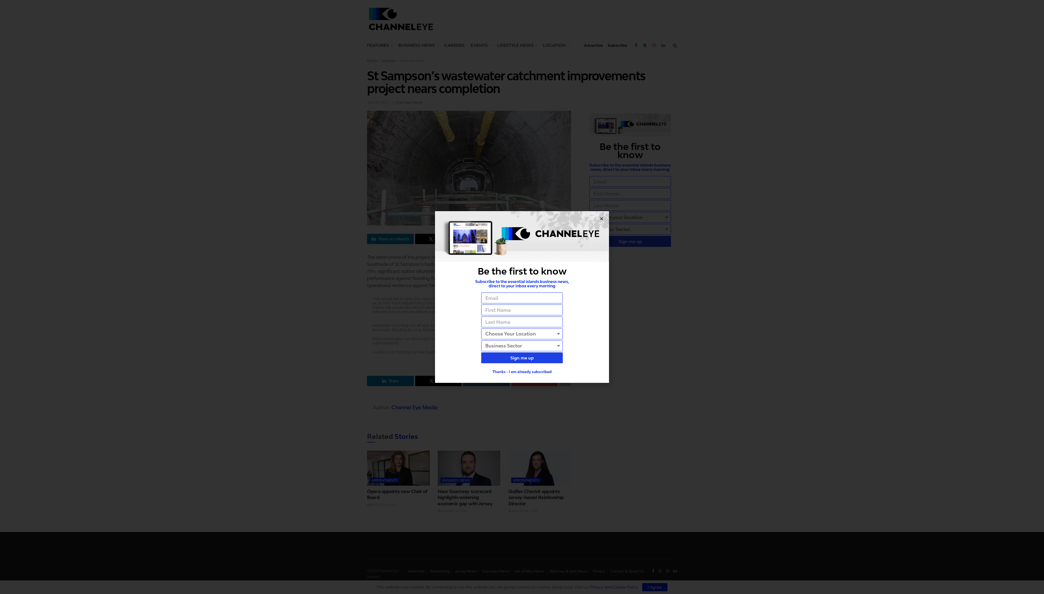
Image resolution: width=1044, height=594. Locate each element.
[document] (522, 297)
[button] (601, 219)
